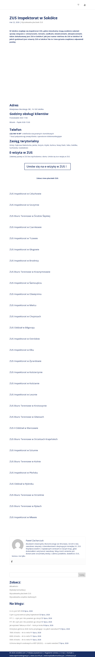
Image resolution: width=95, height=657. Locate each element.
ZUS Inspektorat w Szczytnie (24, 204)
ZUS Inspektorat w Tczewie (24, 238)
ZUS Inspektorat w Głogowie (24, 249)
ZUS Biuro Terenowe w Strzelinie (27, 494)
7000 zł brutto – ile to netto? (20, 632)
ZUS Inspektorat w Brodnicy (24, 260)
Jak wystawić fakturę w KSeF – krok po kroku (26, 625)
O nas (62, 653)
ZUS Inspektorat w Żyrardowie (25, 361)
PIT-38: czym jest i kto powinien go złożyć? (26, 622)
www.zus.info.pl (36, 655)
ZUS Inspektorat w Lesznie (23, 394)
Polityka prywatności (35, 653)
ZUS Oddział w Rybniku (22, 483)
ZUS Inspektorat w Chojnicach (25, 316)
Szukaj (81, 575)
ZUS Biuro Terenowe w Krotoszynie (28, 405)
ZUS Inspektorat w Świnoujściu (26, 282)
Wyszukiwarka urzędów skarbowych (23, 597)
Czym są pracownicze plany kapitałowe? (25, 615)
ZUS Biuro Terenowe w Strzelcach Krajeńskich (34, 439)
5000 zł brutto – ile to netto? (20, 640)
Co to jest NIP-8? (16, 611)
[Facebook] (12, 562)
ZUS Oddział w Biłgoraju (22, 327)
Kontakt (70, 653)
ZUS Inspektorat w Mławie (23, 517)
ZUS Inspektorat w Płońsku (24, 472)
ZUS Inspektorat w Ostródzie (25, 338)
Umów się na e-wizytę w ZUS (46, 166)
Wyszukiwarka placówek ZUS (32, 22)
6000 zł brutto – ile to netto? (20, 636)
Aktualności (14, 586)
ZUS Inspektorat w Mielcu (23, 305)
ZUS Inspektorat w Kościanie (24, 383)
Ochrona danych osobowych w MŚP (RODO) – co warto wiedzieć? (34, 643)
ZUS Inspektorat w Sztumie (24, 450)
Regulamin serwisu (52, 653)
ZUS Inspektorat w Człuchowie (25, 193)
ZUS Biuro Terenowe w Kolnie (25, 461)
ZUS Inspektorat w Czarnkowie (26, 227)
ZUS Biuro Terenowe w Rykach (26, 506)
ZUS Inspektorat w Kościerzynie (26, 372)
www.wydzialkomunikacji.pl (54, 655)
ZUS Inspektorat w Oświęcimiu (25, 294)
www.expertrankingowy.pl (19, 655)
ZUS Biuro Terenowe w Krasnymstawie (30, 271)
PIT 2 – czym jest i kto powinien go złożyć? (26, 618)
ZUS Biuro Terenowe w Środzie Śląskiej (30, 215)
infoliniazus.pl (71, 655)
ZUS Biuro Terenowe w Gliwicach (27, 416)
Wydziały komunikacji (17, 590)
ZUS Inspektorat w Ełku (22, 349)
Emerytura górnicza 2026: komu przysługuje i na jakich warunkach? (35, 629)
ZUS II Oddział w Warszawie (24, 428)
